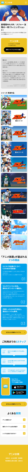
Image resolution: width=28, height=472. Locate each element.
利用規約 (20, 458)
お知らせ (8, 458)
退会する (20, 460)
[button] (26, 3)
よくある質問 (14, 458)
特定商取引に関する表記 (11, 460)
